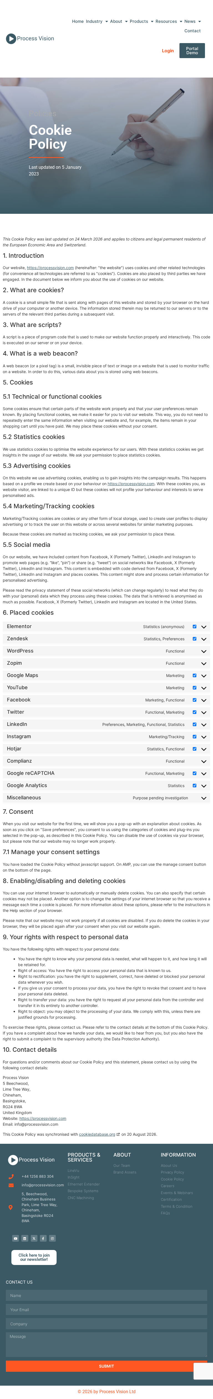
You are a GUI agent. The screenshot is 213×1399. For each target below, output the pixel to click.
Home (78, 21)
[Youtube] (15, 1238)
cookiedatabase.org (97, 1134)
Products (139, 21)
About (116, 21)
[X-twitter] (34, 1238)
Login (168, 50)
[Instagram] (52, 1238)
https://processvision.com (50, 267)
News (190, 21)
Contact (192, 30)
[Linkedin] (24, 1238)
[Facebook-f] (43, 1238)
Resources (166, 21)
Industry (94, 21)
